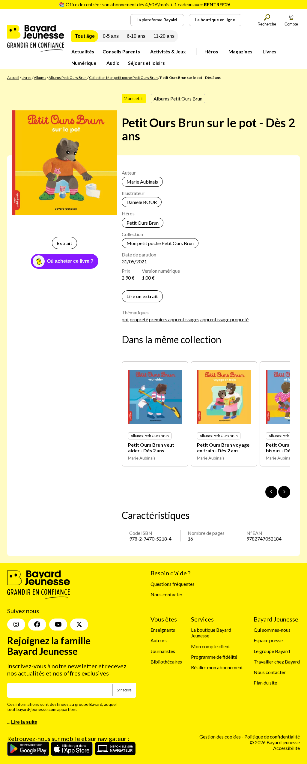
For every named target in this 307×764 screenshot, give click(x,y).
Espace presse (268, 640)
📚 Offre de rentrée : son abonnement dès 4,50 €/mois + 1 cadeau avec (144, 4)
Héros (211, 51)
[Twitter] (79, 625)
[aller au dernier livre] (271, 492)
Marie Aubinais (142, 181)
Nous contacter (167, 594)
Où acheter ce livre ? (70, 261)
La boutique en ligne (215, 19)
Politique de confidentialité (272, 736)
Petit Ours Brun (143, 223)
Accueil (13, 77)
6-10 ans (136, 36)
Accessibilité (286, 748)
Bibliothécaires (166, 661)
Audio (113, 63)
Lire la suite (24, 722)
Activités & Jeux (168, 51)
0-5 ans (111, 36)
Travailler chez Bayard (277, 661)
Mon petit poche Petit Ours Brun (160, 243)
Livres (269, 51)
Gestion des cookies (220, 736)
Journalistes (163, 651)
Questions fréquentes (173, 584)
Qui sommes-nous (272, 630)
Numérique (83, 63)
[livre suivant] (284, 492)
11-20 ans (164, 36)
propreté (139, 319)
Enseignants (163, 630)
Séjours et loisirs (146, 63)
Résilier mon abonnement (217, 667)
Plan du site (265, 682)
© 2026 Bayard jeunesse (275, 742)
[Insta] (16, 625)
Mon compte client (210, 646)
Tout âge (85, 36)
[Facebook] (37, 625)
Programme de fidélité (214, 657)
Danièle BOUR (142, 202)
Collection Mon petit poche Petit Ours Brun (123, 77)
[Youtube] (58, 625)
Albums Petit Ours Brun (68, 77)
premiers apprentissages (174, 319)
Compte (291, 24)
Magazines (240, 51)
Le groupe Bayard (272, 651)
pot (125, 319)
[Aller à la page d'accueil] (35, 50)
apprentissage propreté (224, 319)
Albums (40, 77)
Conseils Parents (121, 51)
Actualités (82, 51)
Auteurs (159, 640)
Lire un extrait (142, 296)
